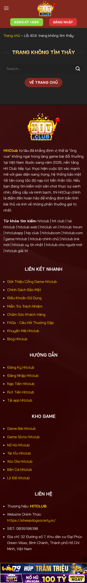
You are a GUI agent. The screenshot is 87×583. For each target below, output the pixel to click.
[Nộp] (78, 68)
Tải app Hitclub (19, 400)
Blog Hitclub (17, 339)
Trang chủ (11, 35)
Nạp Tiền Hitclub (21, 383)
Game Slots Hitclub (23, 436)
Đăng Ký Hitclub (20, 367)
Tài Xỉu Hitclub (19, 453)
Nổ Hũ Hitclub (18, 445)
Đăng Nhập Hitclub (23, 375)
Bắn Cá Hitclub (19, 469)
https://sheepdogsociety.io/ (31, 520)
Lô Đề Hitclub (18, 477)
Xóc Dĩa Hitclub (19, 461)
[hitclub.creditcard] (46, 8)
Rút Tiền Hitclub (20, 392)
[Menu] (6, 8)
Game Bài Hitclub (21, 428)
